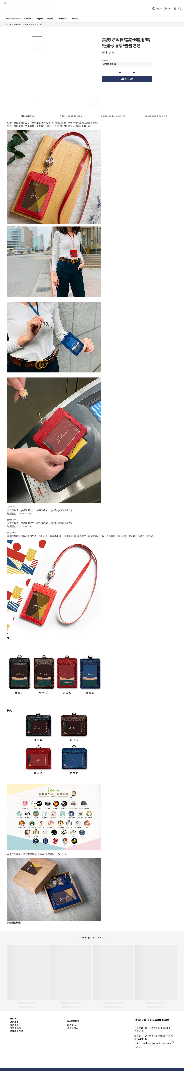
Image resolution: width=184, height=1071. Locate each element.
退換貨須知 (72, 1028)
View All (7, 24)
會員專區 (14, 1024)
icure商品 (61, 18)
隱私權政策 (15, 1027)
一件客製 (74, 18)
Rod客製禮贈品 (12, 18)
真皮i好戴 (38, 24)
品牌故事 (50, 18)
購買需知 (71, 1025)
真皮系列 (28, 24)
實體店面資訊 (16, 1030)
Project (39, 18)
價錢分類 (27, 18)
